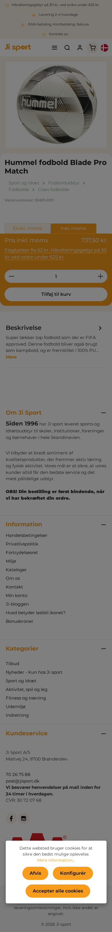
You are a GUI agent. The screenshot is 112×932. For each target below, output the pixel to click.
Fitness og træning (26, 698)
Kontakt (14, 587)
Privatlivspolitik (22, 544)
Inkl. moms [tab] (73, 228)
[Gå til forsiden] (18, 47)
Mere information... (56, 860)
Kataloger (16, 569)
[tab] (54, 342)
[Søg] (67, 47)
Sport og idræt (21, 680)
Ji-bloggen (17, 604)
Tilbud (12, 663)
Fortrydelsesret (22, 552)
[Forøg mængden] (100, 276)
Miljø (11, 561)
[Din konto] (80, 47)
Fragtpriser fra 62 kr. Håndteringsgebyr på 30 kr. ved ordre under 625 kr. (56, 253)
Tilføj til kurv (56, 294)
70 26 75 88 (18, 774)
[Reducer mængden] (11, 276)
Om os (13, 578)
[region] (56, 105)
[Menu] (54, 47)
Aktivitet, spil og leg (26, 689)
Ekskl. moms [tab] (27, 228)
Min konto (16, 595)
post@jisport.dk (22, 781)
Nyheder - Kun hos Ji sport (34, 672)
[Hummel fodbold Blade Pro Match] (56, 105)
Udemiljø (15, 706)
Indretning (17, 715)
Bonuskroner (19, 621)
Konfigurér (73, 873)
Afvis (35, 873)
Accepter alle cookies (58, 891)
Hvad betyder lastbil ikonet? (36, 612)
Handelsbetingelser (26, 535)
